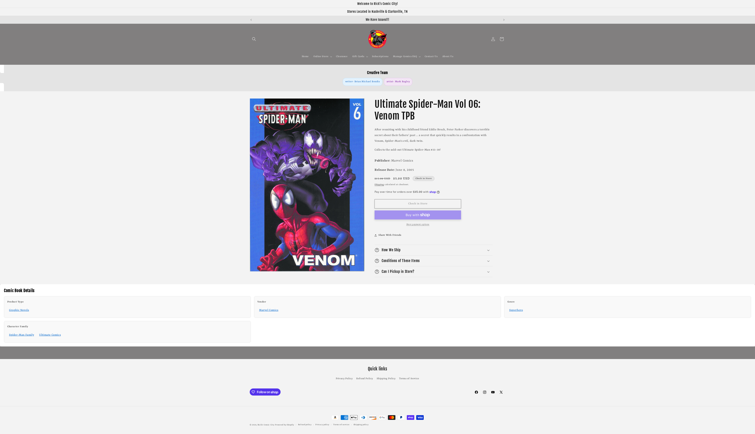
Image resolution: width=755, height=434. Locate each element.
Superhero (516, 310)
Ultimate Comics (50, 334)
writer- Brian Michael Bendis (362, 81)
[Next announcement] (504, 20)
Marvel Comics (268, 310)
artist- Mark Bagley (398, 81)
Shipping (379, 184)
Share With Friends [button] (389, 235)
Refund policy (305, 425)
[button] (254, 39)
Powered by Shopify (284, 425)
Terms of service (341, 425)
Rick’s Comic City (266, 425)
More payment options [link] (417, 224)
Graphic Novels (19, 310)
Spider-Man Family (21, 334)
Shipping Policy (386, 378)
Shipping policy (361, 425)
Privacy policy (322, 425)
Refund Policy (364, 378)
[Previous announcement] (251, 20)
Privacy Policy (344, 378)
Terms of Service (409, 378)
